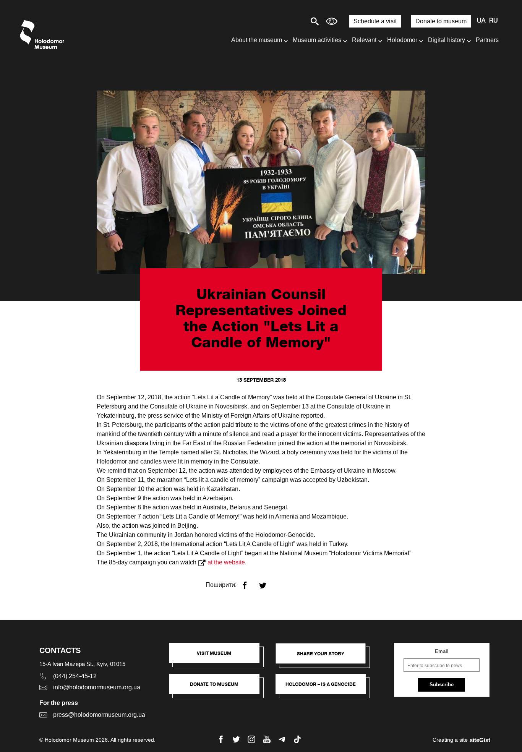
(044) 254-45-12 (75, 676)
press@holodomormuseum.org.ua (99, 714)
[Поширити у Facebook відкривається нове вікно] (249, 582)
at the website (226, 562)
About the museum (256, 40)
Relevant (364, 40)
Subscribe (442, 684)
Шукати (288, 21)
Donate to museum (441, 21)
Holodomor (402, 40)
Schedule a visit (375, 21)
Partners (487, 40)
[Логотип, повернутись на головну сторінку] (44, 34)
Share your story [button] (320, 653)
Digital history (446, 40)
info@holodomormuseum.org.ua (96, 687)
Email (442, 651)
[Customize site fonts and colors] (331, 21)
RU (493, 21)
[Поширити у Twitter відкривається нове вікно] (267, 582)
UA (481, 21)
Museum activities (317, 40)
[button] (218, 657)
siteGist (480, 740)
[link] (218, 687)
